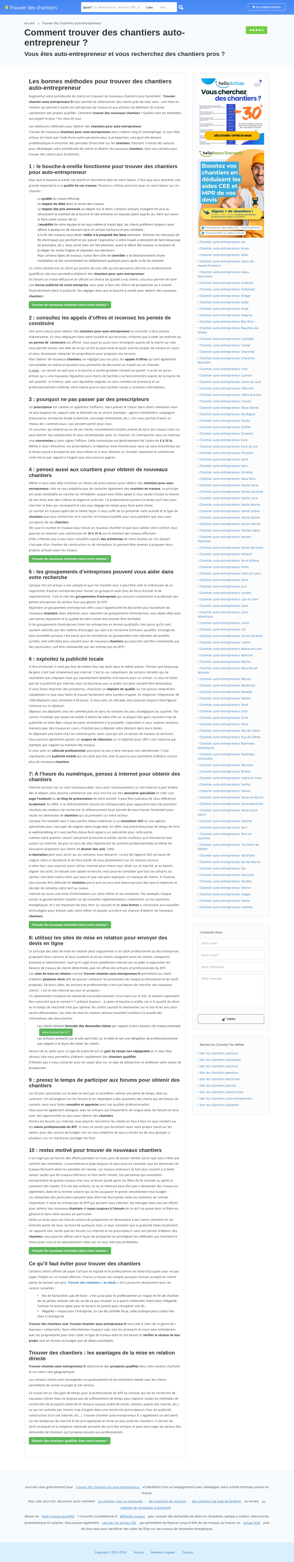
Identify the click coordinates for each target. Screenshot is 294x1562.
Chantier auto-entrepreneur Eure (223, 440)
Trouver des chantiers (32, 7)
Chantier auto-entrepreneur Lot (222, 629)
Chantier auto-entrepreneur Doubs (224, 420)
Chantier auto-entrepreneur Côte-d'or (226, 388)
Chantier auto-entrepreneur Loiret (224, 623)
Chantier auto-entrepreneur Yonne (224, 901)
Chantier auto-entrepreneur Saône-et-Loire (230, 778)
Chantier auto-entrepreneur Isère (223, 580)
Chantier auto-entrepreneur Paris (223, 724)
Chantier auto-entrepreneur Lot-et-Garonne (231, 636)
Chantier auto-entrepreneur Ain (222, 242)
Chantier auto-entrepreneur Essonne (226, 433)
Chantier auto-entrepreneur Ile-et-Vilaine (229, 560)
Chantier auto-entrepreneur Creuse (225, 401)
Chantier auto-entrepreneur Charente (226, 352)
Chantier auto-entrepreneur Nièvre (225, 698)
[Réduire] (269, 1500)
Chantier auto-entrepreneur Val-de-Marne (230, 862)
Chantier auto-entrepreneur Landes (225, 593)
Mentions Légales (163, 1552)
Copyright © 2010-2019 (111, 1552)
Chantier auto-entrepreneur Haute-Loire (228, 498)
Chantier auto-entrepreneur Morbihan (227, 685)
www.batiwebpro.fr (56, 1032)
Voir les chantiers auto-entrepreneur (226, 1098)
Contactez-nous (211, 932)
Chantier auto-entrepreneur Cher (223, 369)
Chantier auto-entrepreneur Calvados (226, 339)
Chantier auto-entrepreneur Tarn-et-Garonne (225, 836)
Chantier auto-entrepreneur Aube (224, 302)
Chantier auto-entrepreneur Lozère (225, 642)
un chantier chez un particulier (120, 1501)
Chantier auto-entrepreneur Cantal (224, 345)
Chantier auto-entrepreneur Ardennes (227, 289)
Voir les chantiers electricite (219, 1079)
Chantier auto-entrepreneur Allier (224, 255)
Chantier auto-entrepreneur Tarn (223, 827)
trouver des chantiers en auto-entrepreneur (108, 1487)
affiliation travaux (132, 1516)
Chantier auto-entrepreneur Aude (224, 309)
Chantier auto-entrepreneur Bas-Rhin (226, 321)
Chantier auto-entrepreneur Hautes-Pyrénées (225, 539)
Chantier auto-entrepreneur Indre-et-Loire (230, 573)
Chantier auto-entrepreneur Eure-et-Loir (228, 446)
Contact (187, 1552)
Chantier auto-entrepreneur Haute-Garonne (231, 492)
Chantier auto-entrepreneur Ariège (224, 296)
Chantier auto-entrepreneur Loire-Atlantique (223, 614)
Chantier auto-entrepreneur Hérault (225, 554)
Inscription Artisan (268, 7)
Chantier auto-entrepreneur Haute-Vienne (230, 524)
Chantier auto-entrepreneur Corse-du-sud (230, 382)
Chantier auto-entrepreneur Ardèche (226, 283)
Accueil (29, 23)
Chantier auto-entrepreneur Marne (225, 662)
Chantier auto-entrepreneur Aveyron (226, 315)
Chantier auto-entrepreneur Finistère (226, 453)
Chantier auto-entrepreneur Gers (223, 466)
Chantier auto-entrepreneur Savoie (224, 791)
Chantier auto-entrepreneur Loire (223, 606)
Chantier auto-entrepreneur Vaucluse (226, 875)
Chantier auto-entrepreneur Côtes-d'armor (230, 395)
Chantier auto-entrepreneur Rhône (224, 771)
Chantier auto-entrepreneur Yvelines (226, 907)
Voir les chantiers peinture (218, 1053)
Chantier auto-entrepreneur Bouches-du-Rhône (228, 330)
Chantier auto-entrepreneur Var (222, 868)
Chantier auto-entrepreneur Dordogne (227, 414)
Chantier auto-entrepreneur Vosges (225, 894)
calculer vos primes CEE (119, 1523)
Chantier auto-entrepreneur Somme (225, 821)
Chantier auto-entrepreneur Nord (223, 705)
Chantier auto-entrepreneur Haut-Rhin (227, 479)
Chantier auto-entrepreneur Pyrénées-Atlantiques (226, 745)
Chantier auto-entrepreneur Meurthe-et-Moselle (228, 670)
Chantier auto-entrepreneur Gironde (226, 472)
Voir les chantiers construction (221, 1092)
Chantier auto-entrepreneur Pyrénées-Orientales (226, 756)
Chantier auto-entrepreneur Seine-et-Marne (231, 797)
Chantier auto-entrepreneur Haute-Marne (229, 504)
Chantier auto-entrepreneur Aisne (224, 248)
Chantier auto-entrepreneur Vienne (225, 888)
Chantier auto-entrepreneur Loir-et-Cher (228, 599)
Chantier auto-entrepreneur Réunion (226, 765)
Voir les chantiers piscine (217, 1085)
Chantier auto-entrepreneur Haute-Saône (229, 511)
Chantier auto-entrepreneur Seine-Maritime (231, 804)
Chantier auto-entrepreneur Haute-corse (228, 485)
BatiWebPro (253, 1539)
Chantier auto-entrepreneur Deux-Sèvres (229, 408)
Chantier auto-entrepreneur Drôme (225, 427)
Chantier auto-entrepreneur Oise (223, 711)
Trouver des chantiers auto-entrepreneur (72, 23)
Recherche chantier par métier (222, 1045)
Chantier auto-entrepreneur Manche (226, 655)
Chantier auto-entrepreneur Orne (223, 718)
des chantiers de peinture (167, 1501)
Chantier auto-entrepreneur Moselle (225, 692)
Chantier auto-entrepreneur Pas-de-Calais (229, 730)
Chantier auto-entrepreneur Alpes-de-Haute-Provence (226, 263)
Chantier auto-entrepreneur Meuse (225, 679)
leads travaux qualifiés (58, 1516)
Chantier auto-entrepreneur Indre (224, 567)
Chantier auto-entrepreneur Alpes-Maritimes (224, 274)
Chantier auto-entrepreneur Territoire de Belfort (228, 847)
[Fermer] (276, 1500)
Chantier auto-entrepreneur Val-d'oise (227, 855)
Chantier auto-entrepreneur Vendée (225, 881)
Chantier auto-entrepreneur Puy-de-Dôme (229, 737)
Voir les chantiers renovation (220, 1060)
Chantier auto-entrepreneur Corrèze (225, 375)
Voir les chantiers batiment (219, 1105)
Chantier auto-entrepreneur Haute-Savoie (229, 517)
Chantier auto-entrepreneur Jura (223, 586)
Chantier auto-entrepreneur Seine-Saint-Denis (228, 812)
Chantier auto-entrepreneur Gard (223, 459)
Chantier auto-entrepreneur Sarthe (225, 784)
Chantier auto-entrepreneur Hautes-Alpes (229, 530)
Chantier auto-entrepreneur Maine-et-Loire (230, 649)
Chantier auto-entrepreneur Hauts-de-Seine (231, 547)
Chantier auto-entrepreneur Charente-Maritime (226, 360)
